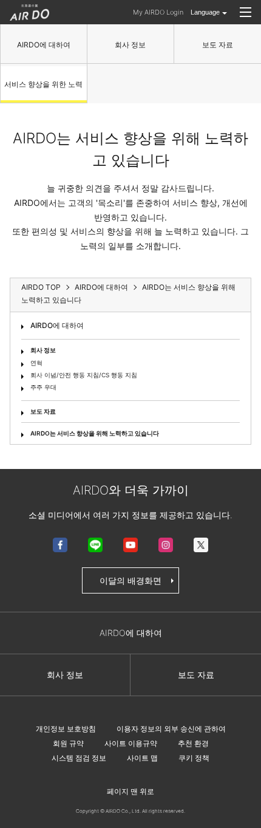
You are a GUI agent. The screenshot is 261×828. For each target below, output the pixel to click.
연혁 (36, 362)
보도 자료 (217, 44)
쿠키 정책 (193, 757)
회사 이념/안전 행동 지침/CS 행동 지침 (83, 374)
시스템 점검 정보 (79, 757)
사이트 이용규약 (130, 743)
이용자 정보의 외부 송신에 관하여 (171, 728)
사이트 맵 (142, 757)
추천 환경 (193, 743)
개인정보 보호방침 (66, 728)
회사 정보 (130, 44)
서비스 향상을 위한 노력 (43, 84)
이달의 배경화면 (130, 580)
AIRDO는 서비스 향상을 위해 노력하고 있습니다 (94, 433)
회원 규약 (68, 743)
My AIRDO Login (158, 12)
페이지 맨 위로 (130, 791)
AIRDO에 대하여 (43, 44)
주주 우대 (43, 387)
